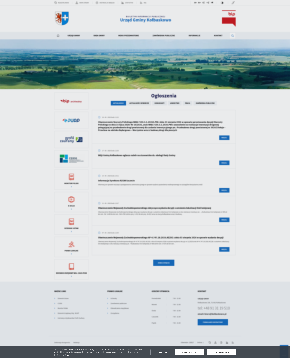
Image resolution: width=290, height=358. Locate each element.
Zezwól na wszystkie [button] (221, 352)
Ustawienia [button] (162, 352)
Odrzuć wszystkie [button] (190, 352)
